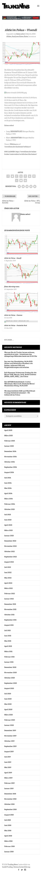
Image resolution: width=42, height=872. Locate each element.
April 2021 (8, 646)
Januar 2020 (9, 725)
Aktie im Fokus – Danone (13, 315)
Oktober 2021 (9, 615)
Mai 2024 (7, 488)
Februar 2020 (9, 720)
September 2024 (10, 467)
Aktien (8, 36)
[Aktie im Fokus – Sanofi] (21, 245)
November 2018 (10, 799)
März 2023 (8, 530)
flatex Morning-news (11, 287)
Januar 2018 (8, 852)
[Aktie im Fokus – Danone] (21, 302)
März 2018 (8, 841)
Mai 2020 (8, 704)
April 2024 (8, 493)
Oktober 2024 (9, 462)
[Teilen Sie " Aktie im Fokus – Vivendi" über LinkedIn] (29, 176)
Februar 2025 (9, 441)
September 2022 (10, 557)
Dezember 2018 (10, 794)
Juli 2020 (7, 694)
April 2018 (8, 836)
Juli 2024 (7, 478)
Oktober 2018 (9, 804)
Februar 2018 (9, 846)
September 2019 (10, 746)
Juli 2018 (7, 820)
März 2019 (8, 778)
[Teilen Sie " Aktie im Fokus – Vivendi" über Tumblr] (21, 176)
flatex (26, 36)
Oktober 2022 (9, 551)
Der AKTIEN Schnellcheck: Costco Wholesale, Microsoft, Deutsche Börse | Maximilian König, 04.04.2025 (19, 384)
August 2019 (9, 751)
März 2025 (8, 435)
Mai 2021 (7, 641)
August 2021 (9, 625)
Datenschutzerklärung (22, 867)
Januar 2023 (9, 536)
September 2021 (10, 620)
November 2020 (10, 672)
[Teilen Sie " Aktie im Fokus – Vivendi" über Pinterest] (25, 176)
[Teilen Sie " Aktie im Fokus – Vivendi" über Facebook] (8, 176)
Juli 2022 (7, 567)
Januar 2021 (8, 662)
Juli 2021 (7, 630)
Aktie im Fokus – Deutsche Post (15, 325)
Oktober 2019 (9, 741)
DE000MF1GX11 (16, 131)
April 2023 (8, 525)
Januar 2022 (9, 599)
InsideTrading (7, 867)
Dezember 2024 (10, 451)
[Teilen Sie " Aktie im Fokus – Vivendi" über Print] (25, 180)
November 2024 (10, 457)
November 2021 (10, 609)
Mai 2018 (7, 830)
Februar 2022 (9, 593)
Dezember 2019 (10, 730)
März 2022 (8, 588)
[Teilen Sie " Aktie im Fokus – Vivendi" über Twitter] (12, 176)
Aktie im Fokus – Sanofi (12, 258)
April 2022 (8, 583)
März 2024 (8, 499)
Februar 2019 (9, 783)
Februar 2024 (9, 504)
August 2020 (9, 688)
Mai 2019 (7, 767)
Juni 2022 (7, 572)
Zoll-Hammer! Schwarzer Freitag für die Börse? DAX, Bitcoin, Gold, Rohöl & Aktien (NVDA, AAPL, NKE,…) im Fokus (20, 374)
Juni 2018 (7, 825)
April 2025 (8, 430)
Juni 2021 (7, 636)
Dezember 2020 (10, 667)
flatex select (20, 34)
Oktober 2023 (9, 509)
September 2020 (10, 683)
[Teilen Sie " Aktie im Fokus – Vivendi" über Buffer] (34, 176)
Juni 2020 (8, 699)
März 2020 (8, 715)
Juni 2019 (7, 762)
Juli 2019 (7, 757)
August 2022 (9, 562)
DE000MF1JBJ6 (16, 138)
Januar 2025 (9, 446)
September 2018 (10, 809)
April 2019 (8, 773)
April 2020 (8, 709)
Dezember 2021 (10, 604)
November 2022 (10, 546)
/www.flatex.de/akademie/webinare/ (17, 147)
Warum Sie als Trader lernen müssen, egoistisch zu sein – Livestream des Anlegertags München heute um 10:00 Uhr (20, 354)
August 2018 (9, 815)
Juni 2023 (7, 520)
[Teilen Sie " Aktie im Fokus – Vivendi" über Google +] (17, 176)
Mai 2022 (7, 578)
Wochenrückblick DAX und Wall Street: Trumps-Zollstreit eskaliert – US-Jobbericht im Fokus (19, 393)
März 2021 (8, 651)
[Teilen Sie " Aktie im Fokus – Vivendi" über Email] (21, 180)
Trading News (13, 864)
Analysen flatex (17, 36)
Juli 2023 (7, 514)
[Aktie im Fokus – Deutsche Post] (21, 321)
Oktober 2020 (9, 678)
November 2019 (10, 736)
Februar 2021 (9, 657)
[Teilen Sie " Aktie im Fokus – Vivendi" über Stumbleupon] (17, 180)
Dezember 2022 (10, 541)
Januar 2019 (8, 788)
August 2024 (9, 472)
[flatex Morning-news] (21, 274)
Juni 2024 (7, 483)
